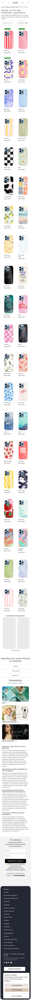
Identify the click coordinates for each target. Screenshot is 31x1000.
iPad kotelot (6, 914)
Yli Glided (6, 892)
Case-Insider (7, 901)
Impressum (6, 936)
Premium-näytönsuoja (9, 911)
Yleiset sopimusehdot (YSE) (10, 939)
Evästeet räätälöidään (16, 996)
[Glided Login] (8, 3)
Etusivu (2, 7)
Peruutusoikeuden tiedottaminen (11, 948)
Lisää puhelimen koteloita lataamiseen (15, 615)
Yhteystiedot (7, 926)
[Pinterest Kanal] (7, 962)
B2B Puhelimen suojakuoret (10, 895)
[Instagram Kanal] (5, 962)
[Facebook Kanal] (9, 962)
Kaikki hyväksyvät (16, 990)
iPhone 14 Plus (15, 671)
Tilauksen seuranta (8, 929)
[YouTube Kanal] (11, 962)
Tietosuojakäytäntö (19, 875)
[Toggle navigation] (3, 3)
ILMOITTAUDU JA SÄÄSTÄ (15, 861)
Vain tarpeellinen (17, 985)
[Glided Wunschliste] (22, 3)
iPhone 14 (15, 666)
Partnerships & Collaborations (11, 898)
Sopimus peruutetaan (14, 969)
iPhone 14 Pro (15, 675)
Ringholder (6, 920)
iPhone (17, 7)
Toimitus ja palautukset (9, 945)
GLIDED (15, 3)
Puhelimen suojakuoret (10, 7)
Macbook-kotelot (8, 917)
